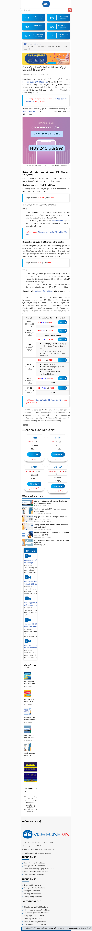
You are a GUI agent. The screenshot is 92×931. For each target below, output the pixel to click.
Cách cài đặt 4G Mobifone (34, 874)
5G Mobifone (57, 220)
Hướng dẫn (37, 44)
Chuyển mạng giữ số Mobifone (36, 907)
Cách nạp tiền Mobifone (33, 919)
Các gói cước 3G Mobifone (34, 888)
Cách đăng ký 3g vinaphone (30, 801)
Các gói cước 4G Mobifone (34, 866)
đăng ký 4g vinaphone (30, 806)
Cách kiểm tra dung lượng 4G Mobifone (39, 869)
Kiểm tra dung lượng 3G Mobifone (37, 910)
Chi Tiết (33, 459)
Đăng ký (61, 322)
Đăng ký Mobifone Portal (34, 916)
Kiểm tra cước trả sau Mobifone (36, 913)
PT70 (57, 437)
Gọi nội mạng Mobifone (33, 897)
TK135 (34, 437)
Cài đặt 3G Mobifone (32, 891)
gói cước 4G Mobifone (44, 291)
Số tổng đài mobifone (32, 894)
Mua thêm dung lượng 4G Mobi (36, 924)
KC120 (34, 467)
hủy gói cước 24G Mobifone (35, 82)
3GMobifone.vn (28, 111)
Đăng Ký (33, 454)
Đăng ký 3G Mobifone (32, 885)
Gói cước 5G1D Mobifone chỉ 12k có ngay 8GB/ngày (29, 720)
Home (28, 44)
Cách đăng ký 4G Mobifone (34, 863)
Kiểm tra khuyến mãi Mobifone (36, 872)
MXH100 (58, 467)
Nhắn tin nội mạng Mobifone (35, 921)
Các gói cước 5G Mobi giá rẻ (48, 400)
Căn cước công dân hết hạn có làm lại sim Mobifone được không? (64, 928)
